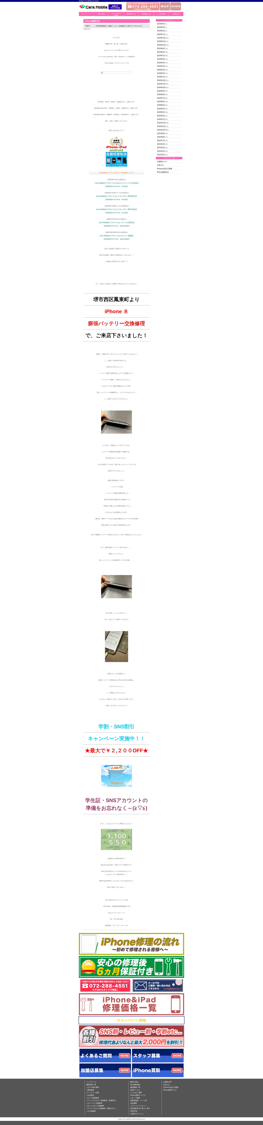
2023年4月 (161, 66)
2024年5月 (161, 24)
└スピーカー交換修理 (94, 1103)
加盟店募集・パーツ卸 (138, 1100)
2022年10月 (161, 87)
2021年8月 (161, 137)
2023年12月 (161, 38)
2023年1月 (161, 77)
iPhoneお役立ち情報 (164, 168)
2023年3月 (161, 70)
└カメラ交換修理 (92, 1098)
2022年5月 (161, 105)
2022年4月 (161, 108)
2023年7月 (161, 55)
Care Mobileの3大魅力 (116, 14)
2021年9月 (161, 133)
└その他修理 (91, 1111)
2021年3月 (161, 154)
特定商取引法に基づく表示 (140, 1108)
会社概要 (133, 1103)
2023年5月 (161, 62)
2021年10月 (161, 130)
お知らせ (160, 165)
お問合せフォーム (136, 1114)
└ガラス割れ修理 (92, 1087)
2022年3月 (161, 112)
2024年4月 (161, 27)
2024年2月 (161, 31)
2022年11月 (161, 84)
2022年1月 (161, 119)
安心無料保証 (135, 1084)
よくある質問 (161, 14)
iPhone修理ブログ (170, 1090)
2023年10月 (161, 45)
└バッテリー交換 (92, 1092)
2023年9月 (161, 48)
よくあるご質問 (136, 1092)
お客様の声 (175, 14)
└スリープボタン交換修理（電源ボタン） (101, 1108)
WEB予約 (133, 1111)
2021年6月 (161, 144)
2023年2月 (161, 73)
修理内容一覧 (131, 14)
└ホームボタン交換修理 (95, 1106)
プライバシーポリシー (138, 1106)
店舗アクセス (135, 1090)
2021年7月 (161, 140)
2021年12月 (161, 123)
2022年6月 (161, 101)
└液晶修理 (90, 1090)
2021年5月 (161, 147)
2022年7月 (161, 98)
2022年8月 (161, 94)
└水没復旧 (90, 1095)
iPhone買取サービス (137, 1095)
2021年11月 (161, 126)
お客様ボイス (162, 161)
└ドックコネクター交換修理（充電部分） (101, 1100)
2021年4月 (161, 151)
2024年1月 (161, 34)
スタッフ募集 (135, 1098)
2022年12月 (161, 80)
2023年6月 (161, 59)
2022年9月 (161, 91)
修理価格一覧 (146, 14)
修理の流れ (101, 14)
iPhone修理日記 (163, 172)
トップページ (86, 14)
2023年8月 (161, 52)
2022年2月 (161, 116)
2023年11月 (161, 41)
